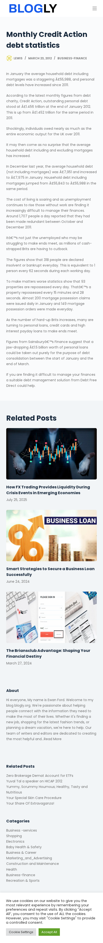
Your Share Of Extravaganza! (30, 803)
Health (11, 869)
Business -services (21, 830)
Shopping (14, 836)
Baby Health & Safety (24, 847)
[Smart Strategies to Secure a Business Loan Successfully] (51, 535)
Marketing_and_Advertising (29, 858)
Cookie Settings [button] (21, 932)
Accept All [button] (49, 932)
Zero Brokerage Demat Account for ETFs (39, 775)
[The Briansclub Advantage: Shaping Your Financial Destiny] (51, 617)
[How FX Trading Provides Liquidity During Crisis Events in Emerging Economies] (51, 453)
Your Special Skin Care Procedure (34, 797)
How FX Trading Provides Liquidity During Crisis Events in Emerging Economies (48, 490)
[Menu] (94, 8)
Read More (53, 739)
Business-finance (72, 58)
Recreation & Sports (23, 880)
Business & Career (21, 852)
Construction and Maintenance (32, 863)
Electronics (15, 841)
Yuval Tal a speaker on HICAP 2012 (34, 781)
